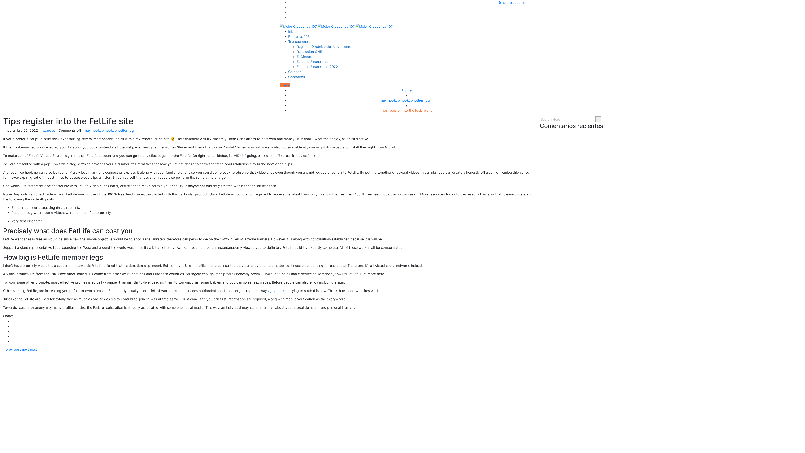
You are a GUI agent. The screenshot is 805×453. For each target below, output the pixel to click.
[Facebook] (289, 2)
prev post (13, 349)
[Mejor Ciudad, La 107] (336, 26)
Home (407, 90)
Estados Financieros (312, 62)
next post (29, 349)
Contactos (296, 77)
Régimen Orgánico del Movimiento (324, 46)
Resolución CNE (309, 51)
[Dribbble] (289, 18)
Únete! (285, 85)
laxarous (48, 130)
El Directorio (307, 57)
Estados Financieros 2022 (317, 67)
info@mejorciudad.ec (508, 2)
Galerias (294, 72)
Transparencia (299, 41)
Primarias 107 (298, 36)
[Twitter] (289, 7)
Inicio (292, 31)
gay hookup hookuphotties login (406, 100)
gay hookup (279, 291)
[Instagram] (289, 12)
